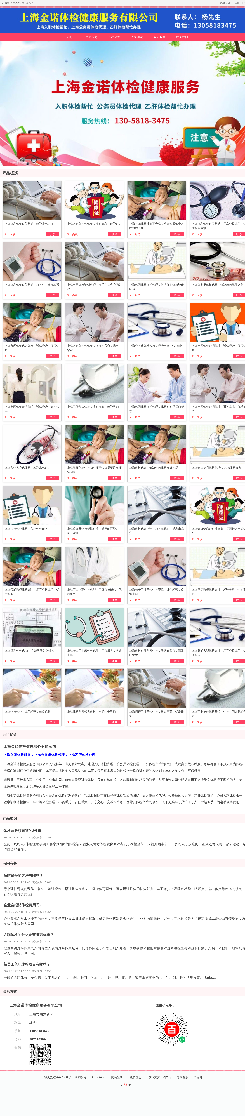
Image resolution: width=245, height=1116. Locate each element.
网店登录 (117, 1077)
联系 (52, 234)
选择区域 (225, 3)
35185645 (97, 1077)
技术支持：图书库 (160, 1077)
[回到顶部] (240, 1111)
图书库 (5, 3)
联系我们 (182, 37)
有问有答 (159, 37)
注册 (237, 3)
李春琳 (198, 1077)
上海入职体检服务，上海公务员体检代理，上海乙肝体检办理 (50, 754)
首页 (69, 37)
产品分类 (114, 37)
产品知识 (137, 37)
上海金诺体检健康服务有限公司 (30, 746)
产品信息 (92, 37)
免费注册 (135, 1077)
